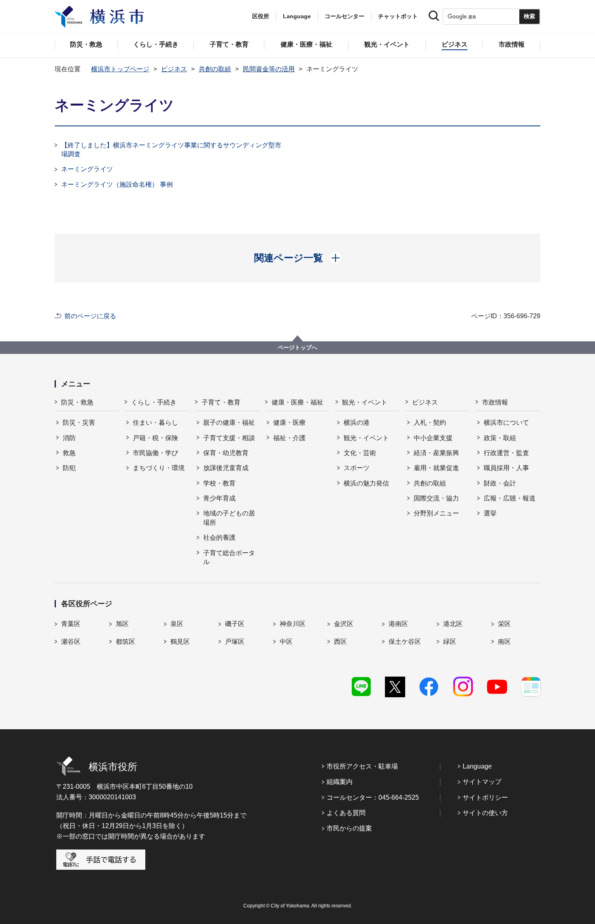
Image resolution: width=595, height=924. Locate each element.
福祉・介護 (289, 437)
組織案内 (340, 781)
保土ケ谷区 (405, 641)
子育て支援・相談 (229, 437)
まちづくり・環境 (159, 467)
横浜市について (506, 422)
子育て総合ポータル (229, 557)
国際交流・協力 (436, 498)
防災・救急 (77, 402)
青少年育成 (219, 498)
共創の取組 (215, 69)
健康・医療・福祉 (297, 402)
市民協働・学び (155, 452)
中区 (286, 641)
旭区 (122, 623)
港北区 (453, 623)
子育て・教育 (221, 402)
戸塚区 (234, 641)
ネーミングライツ (87, 169)
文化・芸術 (360, 452)
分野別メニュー (436, 513)
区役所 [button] (260, 16)
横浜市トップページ (120, 69)
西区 (340, 641)
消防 (69, 437)
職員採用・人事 (506, 467)
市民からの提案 (349, 828)
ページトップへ (297, 347)
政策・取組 (500, 437)
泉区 (176, 623)
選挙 (490, 513)
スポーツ (357, 467)
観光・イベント (364, 402)
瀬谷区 (71, 641)
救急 (69, 452)
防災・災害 (79, 422)
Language (477, 766)
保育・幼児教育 (226, 452)
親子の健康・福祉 (229, 422)
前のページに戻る (90, 316)
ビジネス (174, 69)
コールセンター (344, 16)
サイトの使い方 (485, 812)
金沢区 (343, 623)
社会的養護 (219, 537)
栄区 (504, 623)
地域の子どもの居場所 (229, 518)
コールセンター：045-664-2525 (373, 797)
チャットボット (398, 16)
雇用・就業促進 (436, 467)
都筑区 (125, 641)
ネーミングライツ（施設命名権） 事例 (117, 184)
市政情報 (495, 402)
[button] (297, 258)
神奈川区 (293, 623)
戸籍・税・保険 (155, 437)
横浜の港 (357, 422)
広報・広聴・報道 (510, 498)
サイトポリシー (485, 797)
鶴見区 (180, 641)
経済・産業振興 (436, 452)
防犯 (69, 467)
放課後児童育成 (226, 467)
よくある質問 (346, 812)
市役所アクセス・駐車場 (362, 766)
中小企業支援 (433, 437)
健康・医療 (289, 422)
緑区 (449, 641)
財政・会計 (500, 483)
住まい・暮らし (155, 422)
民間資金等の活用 (269, 69)
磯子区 (234, 623)
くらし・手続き (153, 402)
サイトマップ (482, 781)
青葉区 (71, 623)
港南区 (398, 623)
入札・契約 (430, 422)
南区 (504, 641)
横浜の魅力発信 (366, 483)
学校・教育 (219, 483)
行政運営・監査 (506, 452)
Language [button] (297, 16)
